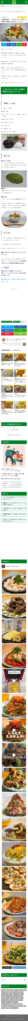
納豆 (16, 1006)
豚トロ (3, 1007)
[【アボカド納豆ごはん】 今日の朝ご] (14, 854)
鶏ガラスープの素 (14, 1007)
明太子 (14, 1004)
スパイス (7, 998)
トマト (21, 998)
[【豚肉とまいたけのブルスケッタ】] (14, 879)
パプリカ (21, 1000)
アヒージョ (16, 992)
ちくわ (24, 990)
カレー (22, 994)
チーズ (17, 998)
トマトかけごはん (5, 1000)
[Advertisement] (14, 304)
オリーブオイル (16, 994)
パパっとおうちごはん (7, 321)
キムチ (3, 996)
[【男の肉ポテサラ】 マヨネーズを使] (14, 805)
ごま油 (8, 990)
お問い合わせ (8, 1016)
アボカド (24, 321)
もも (11, 992)
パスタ (16, 1000)
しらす (20, 990)
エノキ (10, 994)
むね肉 (8, 992)
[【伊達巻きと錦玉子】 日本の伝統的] (14, 631)
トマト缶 (12, 1000)
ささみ (12, 990)
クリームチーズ (9, 996)
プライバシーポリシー (17, 1016)
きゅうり (3, 990)
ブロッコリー (9, 1002)
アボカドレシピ (5, 994)
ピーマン (3, 1002)
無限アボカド (4, 1006)
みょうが (3, 992)
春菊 (18, 1004)
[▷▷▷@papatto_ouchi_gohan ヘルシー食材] (14, 730)
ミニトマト (15, 1002)
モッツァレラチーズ (6, 1004)
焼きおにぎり (11, 1006)
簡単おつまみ (17, 321)
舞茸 (25, 1006)
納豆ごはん (20, 1006)
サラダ (3, 998)
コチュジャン (16, 996)
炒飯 (21, 1004)
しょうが (16, 990)
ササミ (21, 996)
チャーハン (13, 998)
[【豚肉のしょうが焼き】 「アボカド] (14, 780)
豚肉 (6, 1007)
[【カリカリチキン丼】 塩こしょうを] (14, 904)
